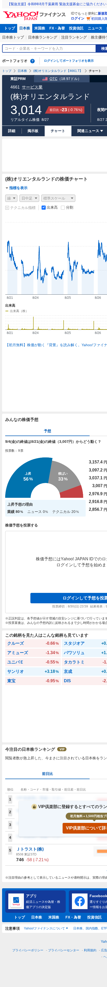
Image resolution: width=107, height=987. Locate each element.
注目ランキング (74, 37)
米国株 (39, 28)
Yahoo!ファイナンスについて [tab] (44, 928)
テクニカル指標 (23, 208)
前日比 (47, 774)
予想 (47, 431)
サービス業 (32, 87)
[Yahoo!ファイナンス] (35, 12)
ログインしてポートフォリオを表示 (69, 61)
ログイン (77, 18)
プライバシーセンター (63, 950)
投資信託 (76, 28)
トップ (9, 28)
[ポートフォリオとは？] (32, 61)
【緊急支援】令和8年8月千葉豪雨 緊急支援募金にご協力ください (56, 4)
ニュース (95, 28)
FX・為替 (57, 28)
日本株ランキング (42, 37)
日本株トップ (13, 37)
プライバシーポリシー (27, 950)
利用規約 (90, 950)
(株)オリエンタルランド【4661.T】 (58, 71)
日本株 (24, 28)
